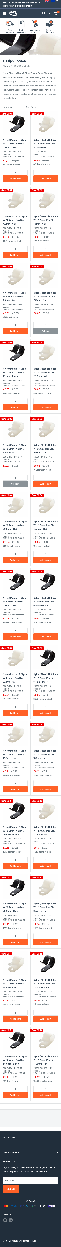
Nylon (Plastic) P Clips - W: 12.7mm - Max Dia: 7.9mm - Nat (45, 220)
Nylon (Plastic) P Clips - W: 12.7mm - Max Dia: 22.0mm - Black (15, 907)
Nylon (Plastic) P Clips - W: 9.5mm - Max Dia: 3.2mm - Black (15, 601)
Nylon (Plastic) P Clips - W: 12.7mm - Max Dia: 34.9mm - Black (15, 1060)
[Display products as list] (56, 107)
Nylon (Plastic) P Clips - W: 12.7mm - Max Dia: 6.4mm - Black (45, 678)
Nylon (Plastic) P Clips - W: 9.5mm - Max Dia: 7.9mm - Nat (15, 296)
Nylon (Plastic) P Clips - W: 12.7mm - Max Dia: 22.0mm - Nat (45, 907)
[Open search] (43, 13)
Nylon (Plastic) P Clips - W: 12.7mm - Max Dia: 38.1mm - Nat (45, 525)
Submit (11, 1189)
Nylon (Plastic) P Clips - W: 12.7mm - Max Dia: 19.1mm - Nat (45, 754)
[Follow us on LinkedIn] (11, 1220)
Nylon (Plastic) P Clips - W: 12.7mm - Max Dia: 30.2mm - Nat (15, 525)
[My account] (49, 13)
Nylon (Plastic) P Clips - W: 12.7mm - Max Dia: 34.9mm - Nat (45, 1060)
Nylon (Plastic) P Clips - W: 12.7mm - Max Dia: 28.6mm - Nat (45, 372)
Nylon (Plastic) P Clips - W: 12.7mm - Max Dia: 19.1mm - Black (15, 372)
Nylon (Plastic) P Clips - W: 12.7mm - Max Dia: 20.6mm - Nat (45, 831)
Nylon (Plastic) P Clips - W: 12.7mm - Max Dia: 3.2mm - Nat (45, 143)
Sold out (46, 331)
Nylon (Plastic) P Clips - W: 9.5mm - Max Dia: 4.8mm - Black (45, 601)
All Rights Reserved (28, 1241)
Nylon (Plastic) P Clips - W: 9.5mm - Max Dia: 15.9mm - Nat (45, 449)
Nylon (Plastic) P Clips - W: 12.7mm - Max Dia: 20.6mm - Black (15, 831)
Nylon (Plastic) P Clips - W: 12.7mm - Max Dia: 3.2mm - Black (15, 143)
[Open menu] (4, 13)
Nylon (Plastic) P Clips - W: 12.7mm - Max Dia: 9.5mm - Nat (15, 449)
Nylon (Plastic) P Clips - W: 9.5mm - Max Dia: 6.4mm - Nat (15, 678)
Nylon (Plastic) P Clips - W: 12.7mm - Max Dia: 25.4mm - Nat (15, 983)
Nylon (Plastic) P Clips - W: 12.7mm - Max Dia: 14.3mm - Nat (15, 754)
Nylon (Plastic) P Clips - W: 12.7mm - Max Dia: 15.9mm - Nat (45, 296)
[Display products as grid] (51, 107)
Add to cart (15, 178)
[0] (55, 13)
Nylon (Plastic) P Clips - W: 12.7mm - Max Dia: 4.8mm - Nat (15, 220)
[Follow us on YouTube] (5, 1220)
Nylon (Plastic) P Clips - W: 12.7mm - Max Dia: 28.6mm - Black (45, 983)
